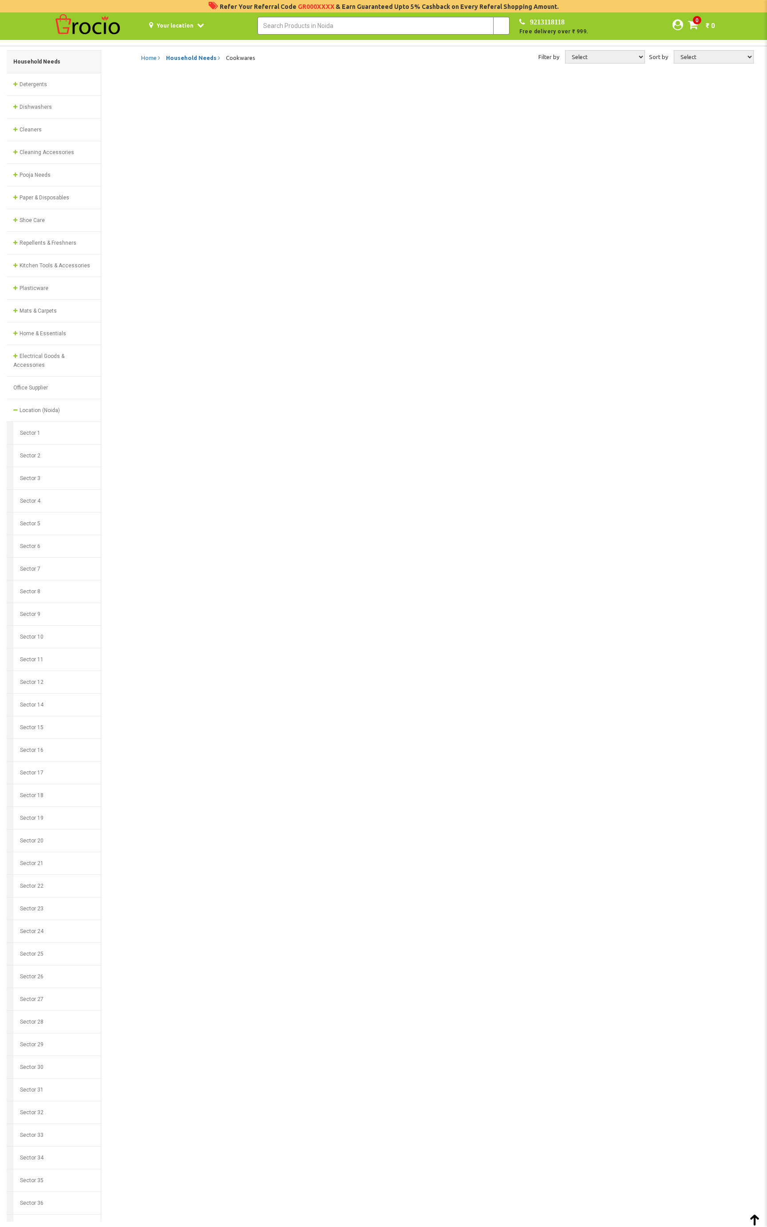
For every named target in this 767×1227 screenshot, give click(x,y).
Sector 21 (31, 863)
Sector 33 (31, 1135)
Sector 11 (31, 659)
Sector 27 (31, 999)
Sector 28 (31, 1022)
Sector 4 (30, 501)
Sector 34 (31, 1158)
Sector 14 (31, 705)
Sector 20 (31, 841)
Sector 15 (31, 727)
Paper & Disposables (43, 198)
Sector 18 (31, 795)
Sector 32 (31, 1112)
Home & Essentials (42, 333)
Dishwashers (35, 107)
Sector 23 (31, 908)
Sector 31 (31, 1090)
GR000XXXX (317, 6)
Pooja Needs (34, 175)
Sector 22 (31, 886)
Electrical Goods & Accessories (38, 360)
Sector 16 (31, 750)
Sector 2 (30, 456)
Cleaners (30, 130)
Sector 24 (31, 931)
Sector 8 (30, 591)
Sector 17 (31, 773)
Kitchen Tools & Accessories (54, 265)
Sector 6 (30, 546)
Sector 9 (30, 614)
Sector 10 (31, 637)
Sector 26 (31, 976)
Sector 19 (31, 818)
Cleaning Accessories (46, 152)
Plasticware (33, 288)
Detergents (32, 84)
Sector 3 (30, 478)
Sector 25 (31, 954)
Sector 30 (31, 1067)
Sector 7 (30, 569)
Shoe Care (31, 220)
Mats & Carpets (37, 311)
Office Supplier (30, 388)
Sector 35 (31, 1180)
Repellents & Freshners (47, 243)
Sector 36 (31, 1203)
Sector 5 (30, 523)
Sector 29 (31, 1044)
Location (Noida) (39, 410)
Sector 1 (30, 433)
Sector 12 (31, 682)
